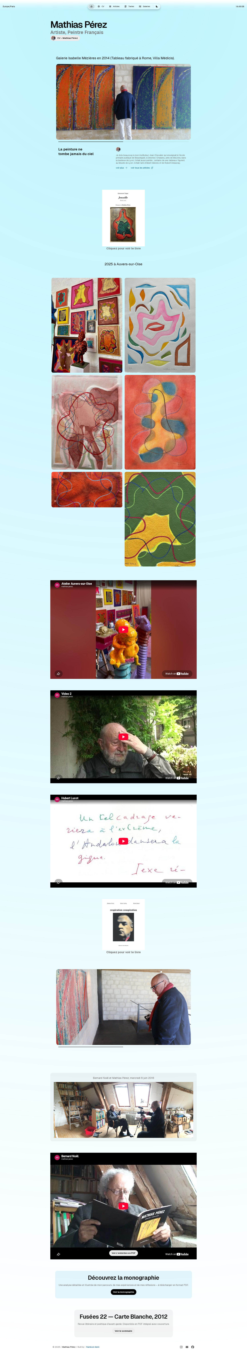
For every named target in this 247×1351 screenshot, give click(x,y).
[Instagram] (181, 1347)
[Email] (187, 1347)
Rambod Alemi (92, 1347)
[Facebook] (192, 1347)
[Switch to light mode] (157, 6)
